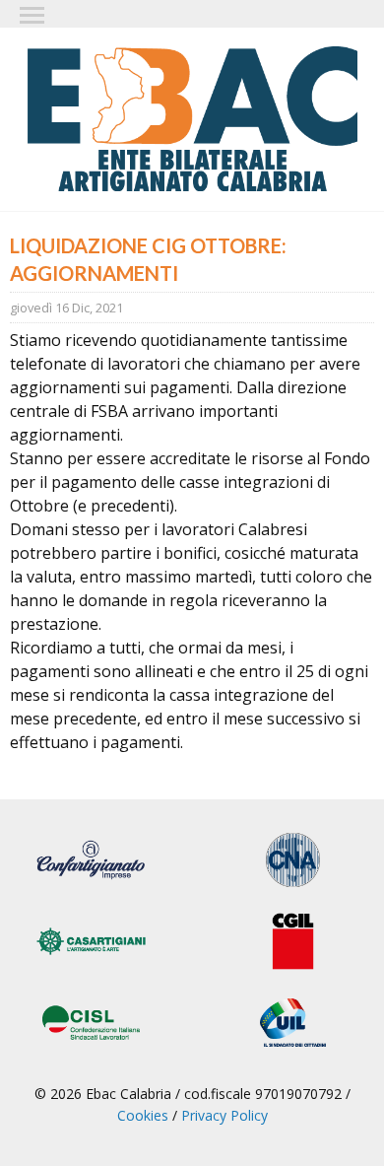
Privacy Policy (224, 1115)
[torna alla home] (192, 119)
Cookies (142, 1115)
